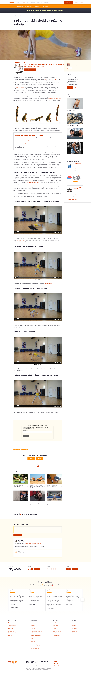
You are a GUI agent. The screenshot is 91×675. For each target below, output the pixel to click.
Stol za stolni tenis (55, 632)
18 (61, 485)
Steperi (32, 642)
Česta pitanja (74, 625)
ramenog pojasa (21, 240)
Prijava (76, 2)
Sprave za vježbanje (34, 634)
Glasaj (69, 87)
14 (27, 501)
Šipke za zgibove (33, 629)
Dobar (30, 458)
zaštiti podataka (44, 668)
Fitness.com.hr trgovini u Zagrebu (25, 143)
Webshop (56, 661)
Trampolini (54, 628)
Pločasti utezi (33, 625)
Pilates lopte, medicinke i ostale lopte (36, 631)
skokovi (46, 79)
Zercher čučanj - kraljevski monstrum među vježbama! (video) (36, 503)
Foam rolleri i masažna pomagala (36, 635)
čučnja (56, 79)
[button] (82, 599)
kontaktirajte (39, 669)
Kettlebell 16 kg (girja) (77, 163)
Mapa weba (56, 663)
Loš (40, 458)
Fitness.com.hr (11, 2)
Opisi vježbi (37, 6)
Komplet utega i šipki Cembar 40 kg (77, 188)
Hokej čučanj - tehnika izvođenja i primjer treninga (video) (53, 503)
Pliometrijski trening (18, 87)
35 (27, 485)
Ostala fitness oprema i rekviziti (35, 648)
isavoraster (20, 540)
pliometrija (22, 449)
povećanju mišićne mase (54, 98)
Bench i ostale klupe (34, 632)
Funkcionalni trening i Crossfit (35, 645)
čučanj (19, 449)
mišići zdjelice (48, 283)
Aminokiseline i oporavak (12, 625)
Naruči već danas (30, 69)
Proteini (9, 622)
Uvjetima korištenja (37, 668)
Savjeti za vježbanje (28, 6)
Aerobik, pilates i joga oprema (35, 644)
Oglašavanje (56, 665)
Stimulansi (10, 635)
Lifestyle (46, 2)
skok (26, 449)
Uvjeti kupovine (74, 629)
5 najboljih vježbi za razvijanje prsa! (74, 140)
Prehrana (18, 2)
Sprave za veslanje (33, 641)
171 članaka (70, 68)
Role (53, 634)
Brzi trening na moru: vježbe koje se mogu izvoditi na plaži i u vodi (36, 486)
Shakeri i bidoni (55, 625)
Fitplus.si (56, 670)
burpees (15, 449)
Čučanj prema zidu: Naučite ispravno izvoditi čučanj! (19, 502)
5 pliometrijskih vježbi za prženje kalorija (33, 543)
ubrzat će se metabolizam (33, 182)
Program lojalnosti (75, 628)
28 (44, 485)
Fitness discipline (19, 6)
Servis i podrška (74, 631)
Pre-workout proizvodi (11, 631)
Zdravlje (33, 2)
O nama (55, 667)
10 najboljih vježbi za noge (72, 125)
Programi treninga (45, 6)
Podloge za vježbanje (34, 628)
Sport (28, 2)
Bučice (32, 622)
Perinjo (19, 551)
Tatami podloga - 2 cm (77, 175)
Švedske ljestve (55, 622)
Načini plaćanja (74, 622)
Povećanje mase (10, 628)
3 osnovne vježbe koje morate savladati (18, 486)
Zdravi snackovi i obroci (12, 632)
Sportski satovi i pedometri (57, 631)
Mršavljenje (39, 2)
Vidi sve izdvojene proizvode (72, 199)
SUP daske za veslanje (56, 635)
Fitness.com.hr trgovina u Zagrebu (77, 632)
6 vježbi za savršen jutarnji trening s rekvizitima (52, 486)
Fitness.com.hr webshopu (23, 140)
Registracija (80, 2)
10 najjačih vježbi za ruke (72, 154)
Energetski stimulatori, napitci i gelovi (14, 629)
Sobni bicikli (32, 638)
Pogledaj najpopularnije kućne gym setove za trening (46, 10)
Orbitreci (32, 639)
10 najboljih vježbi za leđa (72, 110)
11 (44, 501)
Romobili (54, 629)
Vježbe (23, 2)
